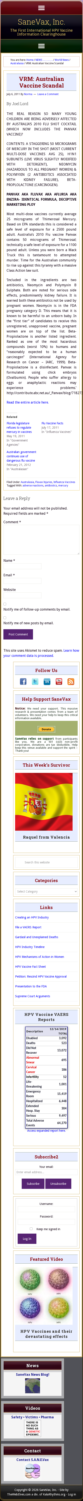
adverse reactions (33, 485)
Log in (72, 1494)
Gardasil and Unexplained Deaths (36, 937)
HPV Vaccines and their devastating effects (46, 1334)
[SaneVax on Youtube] (56, 684)
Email (9, 575)
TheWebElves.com (19, 1494)
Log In (27, 1238)
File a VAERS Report (28, 927)
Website (9, 590)
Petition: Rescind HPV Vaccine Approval (41, 976)
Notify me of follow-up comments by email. (36, 609)
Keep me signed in (48, 1229)
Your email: (46, 1167)
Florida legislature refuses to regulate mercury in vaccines (19, 428)
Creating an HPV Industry (32, 917)
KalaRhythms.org (54, 1494)
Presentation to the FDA (31, 986)
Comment (12, 522)
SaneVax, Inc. (41, 21)
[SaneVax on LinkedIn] (44, 684)
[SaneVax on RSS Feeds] (68, 684)
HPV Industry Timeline (29, 947)
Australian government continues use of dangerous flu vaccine (21, 456)
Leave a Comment (48, 94)
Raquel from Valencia (46, 837)
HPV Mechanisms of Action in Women (39, 956)
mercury (63, 485)
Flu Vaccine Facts (52, 423)
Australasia (27, 482)
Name (9, 561)
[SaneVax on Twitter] (33, 684)
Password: (46, 1216)
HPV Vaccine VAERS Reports (46, 1017)
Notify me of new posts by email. (28, 623)
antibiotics (51, 485)
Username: (46, 1204)
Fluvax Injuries (43, 482)
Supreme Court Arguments (32, 996)
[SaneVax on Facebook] (23, 684)
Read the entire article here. (28, 402)
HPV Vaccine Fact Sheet (30, 966)
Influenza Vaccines (64, 482)
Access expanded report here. (46, 1130)
